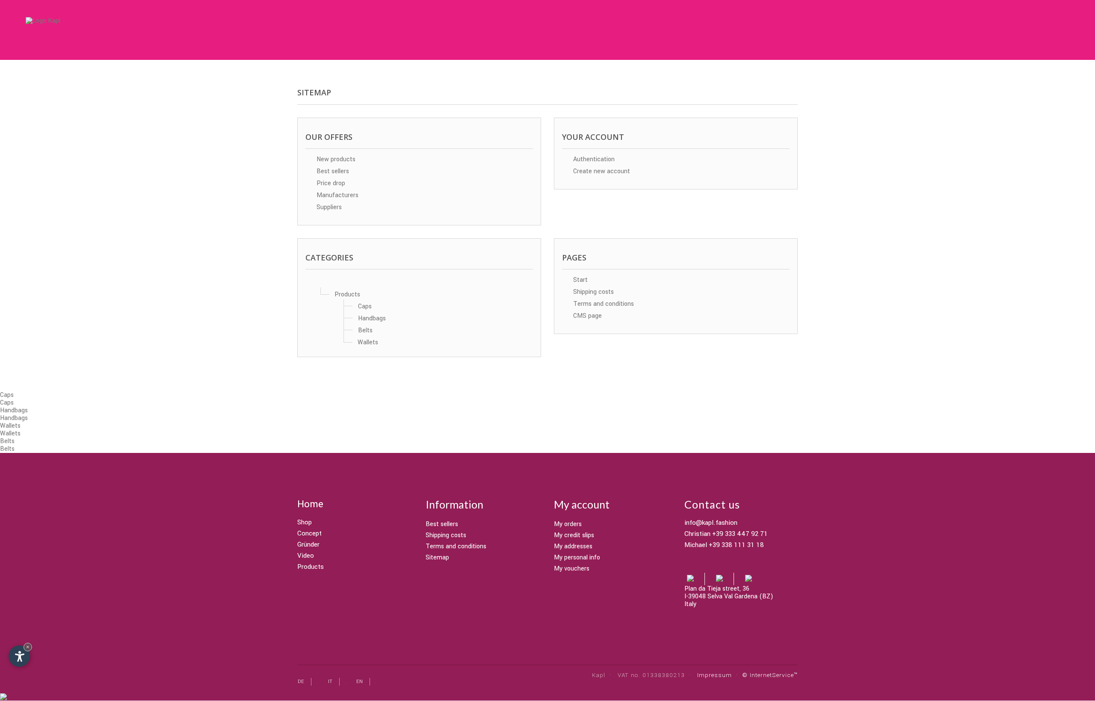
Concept (309, 533)
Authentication (593, 159)
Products (347, 294)
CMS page (586, 315)
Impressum (714, 675)
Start (579, 279)
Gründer (308, 545)
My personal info (577, 557)
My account (582, 504)
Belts (365, 330)
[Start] (320, 282)
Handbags (372, 318)
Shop (304, 522)
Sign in (997, 28)
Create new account (600, 171)
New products (335, 159)
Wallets (368, 342)
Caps (365, 306)
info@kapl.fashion (710, 523)
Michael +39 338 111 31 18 (724, 545)
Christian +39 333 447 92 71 (726, 534)
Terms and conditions (602, 303)
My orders (568, 524)
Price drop (330, 183)
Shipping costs (592, 291)
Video (305, 556)
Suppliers (328, 207)
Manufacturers (336, 195)
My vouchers (571, 568)
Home (310, 504)
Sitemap (437, 557)
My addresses (573, 546)
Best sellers (332, 171)
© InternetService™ (770, 675)
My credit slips (574, 535)
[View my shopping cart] (1014, 30)
